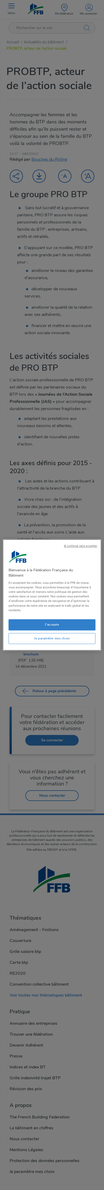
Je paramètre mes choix (52, 638)
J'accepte (52, 624)
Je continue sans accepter (81, 546)
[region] (52, 595)
